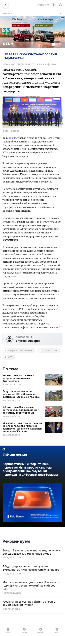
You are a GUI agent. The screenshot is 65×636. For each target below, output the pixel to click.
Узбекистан (8, 64)
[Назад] (5, 5)
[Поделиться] (60, 5)
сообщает (13, 137)
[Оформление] (54, 5)
